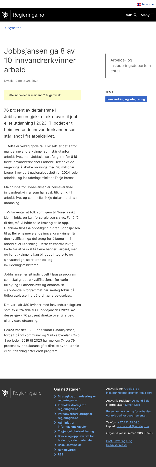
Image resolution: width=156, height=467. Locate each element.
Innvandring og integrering (126, 99)
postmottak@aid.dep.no (133, 426)
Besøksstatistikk (69, 445)
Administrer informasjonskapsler (72, 424)
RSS (60, 454)
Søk (129, 15)
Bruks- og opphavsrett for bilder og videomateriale (76, 438)
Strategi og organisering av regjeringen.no (77, 398)
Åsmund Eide (141, 400)
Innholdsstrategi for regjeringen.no (72, 407)
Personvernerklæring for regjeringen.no (75, 416)
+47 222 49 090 (128, 422)
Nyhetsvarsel (67, 449)
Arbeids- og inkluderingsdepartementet (130, 65)
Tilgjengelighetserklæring (76, 431)
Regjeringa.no (28, 15)
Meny (145, 15)
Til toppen (76, 373)
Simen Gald (132, 404)
